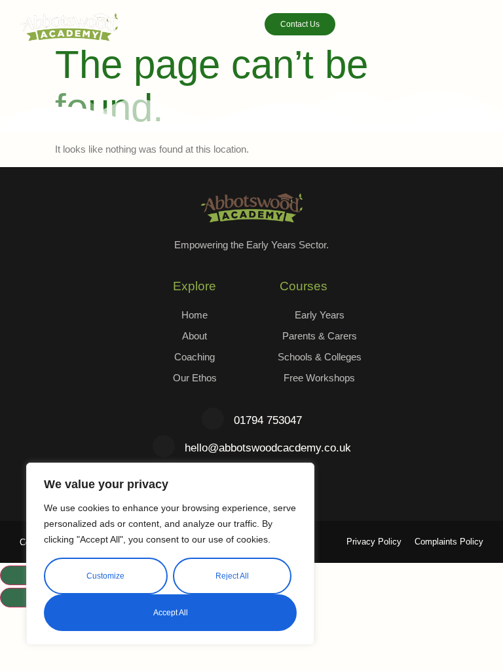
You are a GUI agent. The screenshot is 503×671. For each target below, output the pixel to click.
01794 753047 (268, 420)
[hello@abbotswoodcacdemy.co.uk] (164, 446)
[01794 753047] (213, 419)
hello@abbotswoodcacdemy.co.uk (268, 448)
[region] (170, 554)
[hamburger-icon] (474, 28)
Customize (105, 576)
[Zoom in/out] (23, 575)
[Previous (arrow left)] (23, 597)
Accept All (170, 612)
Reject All (232, 576)
